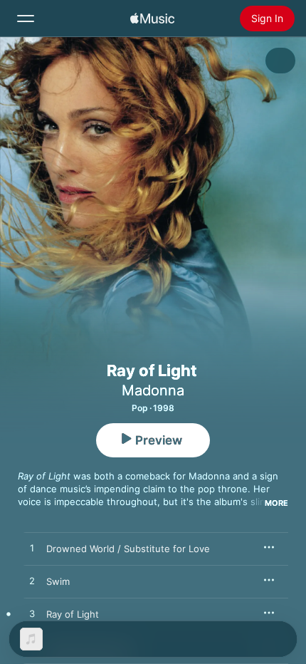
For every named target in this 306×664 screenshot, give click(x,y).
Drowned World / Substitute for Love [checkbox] (128, 548)
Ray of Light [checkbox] (72, 614)
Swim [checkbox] (58, 581)
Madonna (153, 390)
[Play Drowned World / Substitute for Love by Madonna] (32, 548)
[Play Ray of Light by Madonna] (32, 614)
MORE (276, 503)
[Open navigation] (25, 18)
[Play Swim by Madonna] (32, 581)
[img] (152, 18)
